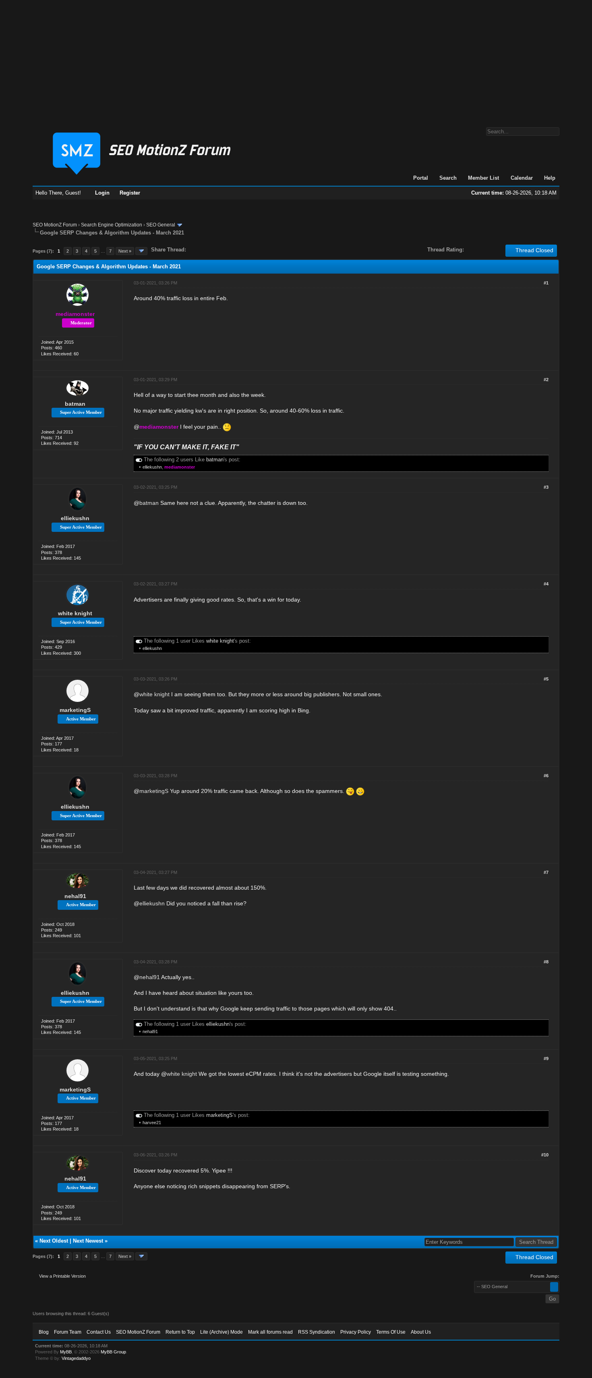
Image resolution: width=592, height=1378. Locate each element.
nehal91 (75, 896)
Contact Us (99, 1332)
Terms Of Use (391, 1332)
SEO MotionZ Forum (55, 225)
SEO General (160, 225)
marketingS (75, 710)
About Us (421, 1332)
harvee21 (152, 1122)
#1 (546, 282)
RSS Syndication (316, 1332)
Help (549, 178)
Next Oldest (53, 1241)
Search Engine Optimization (111, 225)
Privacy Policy (355, 1332)
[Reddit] (216, 250)
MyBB (66, 1351)
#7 (546, 872)
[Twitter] (199, 250)
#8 (546, 961)
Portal (420, 178)
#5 (546, 679)
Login (102, 193)
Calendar (522, 178)
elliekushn (152, 467)
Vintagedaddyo (76, 1358)
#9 (546, 1058)
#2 (546, 379)
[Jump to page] (141, 251)
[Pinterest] (224, 250)
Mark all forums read (270, 1332)
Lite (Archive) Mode (221, 1332)
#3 (546, 487)
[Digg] (205, 250)
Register (130, 193)
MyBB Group (113, 1351)
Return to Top (180, 1332)
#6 (546, 775)
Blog (44, 1332)
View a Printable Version (62, 1276)
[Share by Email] (230, 250)
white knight (75, 613)
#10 (545, 1154)
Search (448, 178)
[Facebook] (194, 250)
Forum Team (67, 1332)
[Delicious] (211, 250)
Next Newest (88, 1241)
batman (75, 404)
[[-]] (139, 460)
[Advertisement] (296, 59)
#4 (546, 583)
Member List (483, 178)
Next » (124, 251)
